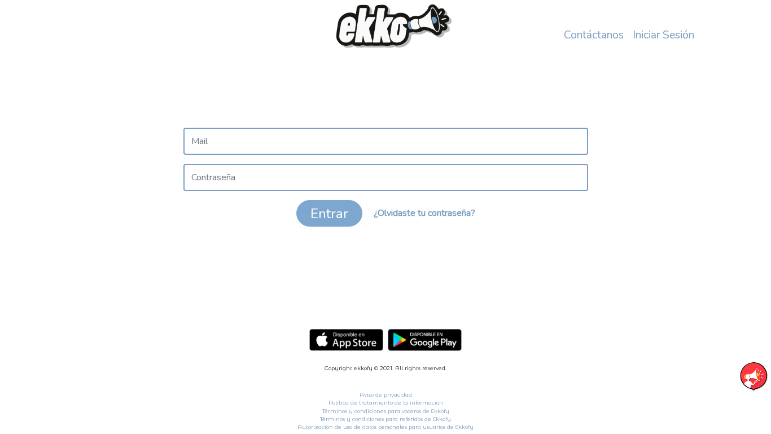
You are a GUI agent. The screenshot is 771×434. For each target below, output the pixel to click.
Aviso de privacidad (386, 395)
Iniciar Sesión (663, 35)
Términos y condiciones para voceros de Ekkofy (385, 411)
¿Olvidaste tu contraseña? (424, 212)
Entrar (329, 214)
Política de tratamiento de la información (385, 403)
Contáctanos (594, 35)
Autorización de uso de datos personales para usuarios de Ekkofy (385, 427)
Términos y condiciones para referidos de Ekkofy (385, 419)
